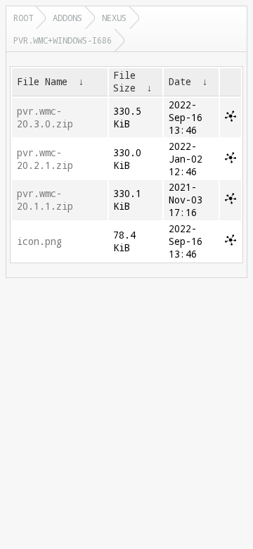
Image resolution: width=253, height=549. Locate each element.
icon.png (39, 241)
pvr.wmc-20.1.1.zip (45, 200)
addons (67, 17)
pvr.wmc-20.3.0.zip (45, 117)
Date (180, 81)
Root (23, 17)
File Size (124, 81)
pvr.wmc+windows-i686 (62, 40)
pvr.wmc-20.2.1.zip (45, 159)
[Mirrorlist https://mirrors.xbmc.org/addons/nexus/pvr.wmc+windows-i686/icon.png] (230, 242)
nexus (114, 17)
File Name (42, 81)
